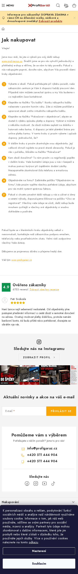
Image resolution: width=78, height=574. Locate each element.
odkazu (33, 542)
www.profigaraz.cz (12, 61)
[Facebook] (27, 483)
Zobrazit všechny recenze (44, 289)
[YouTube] (44, 483)
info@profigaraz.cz (42, 448)
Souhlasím (39, 564)
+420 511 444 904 (42, 454)
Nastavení (39, 551)
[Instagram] (36, 483)
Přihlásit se (61, 411)
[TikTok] (53, 483)
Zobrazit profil (37, 357)
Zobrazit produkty (50, 21)
